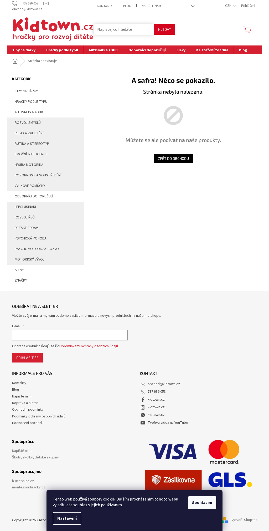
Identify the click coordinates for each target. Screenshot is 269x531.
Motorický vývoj (29, 259)
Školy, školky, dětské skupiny (35, 457)
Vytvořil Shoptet (244, 520)
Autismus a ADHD (29, 112)
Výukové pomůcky (30, 185)
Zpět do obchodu (173, 158)
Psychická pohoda (30, 238)
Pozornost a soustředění (38, 175)
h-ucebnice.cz (23, 481)
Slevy (19, 270)
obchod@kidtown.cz (164, 384)
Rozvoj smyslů (28, 122)
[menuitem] (24, 49)
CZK (228, 5)
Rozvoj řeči (25, 217)
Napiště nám (22, 450)
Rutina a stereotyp (32, 143)
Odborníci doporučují (34, 196)
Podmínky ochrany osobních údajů (38, 416)
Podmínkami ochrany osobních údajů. (90, 346)
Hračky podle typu (31, 101)
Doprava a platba (25, 403)
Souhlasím (202, 503)
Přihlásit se (27, 357)
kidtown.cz (156, 399)
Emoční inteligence (31, 154)
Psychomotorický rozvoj (37, 249)
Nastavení (67, 518)
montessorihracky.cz (28, 487)
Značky (21, 280)
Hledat (164, 29)
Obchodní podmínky (28, 409)
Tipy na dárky (26, 91)
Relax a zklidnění (29, 133)
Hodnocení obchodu (28, 423)
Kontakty (105, 6)
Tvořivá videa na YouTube (168, 422)
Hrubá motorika (29, 164)
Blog (127, 6)
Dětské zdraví (27, 228)
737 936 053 (157, 391)
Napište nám (151, 6)
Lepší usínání (25, 207)
